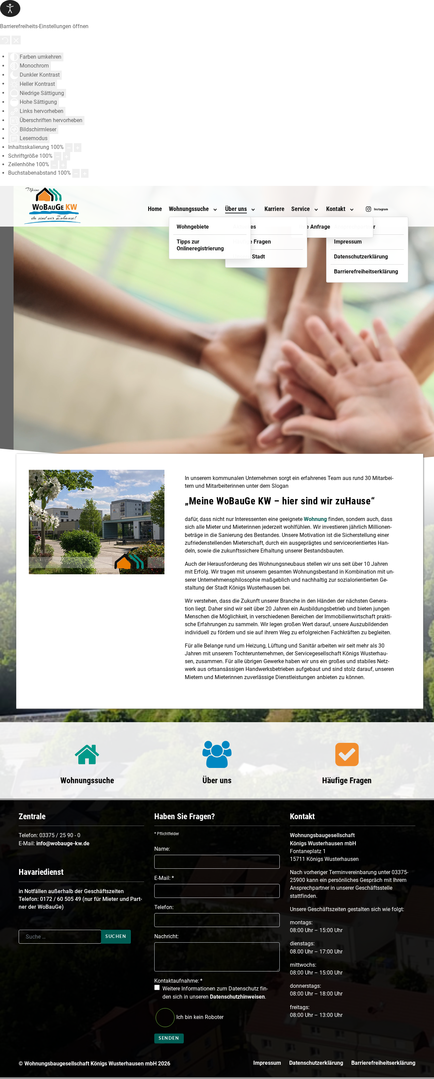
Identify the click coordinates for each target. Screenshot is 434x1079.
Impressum (267, 1063)
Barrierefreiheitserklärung (383, 1063)
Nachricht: (166, 936)
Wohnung (315, 519)
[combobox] (60, 937)
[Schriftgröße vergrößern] (66, 156)
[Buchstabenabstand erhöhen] (84, 173)
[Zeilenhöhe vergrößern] (63, 164)
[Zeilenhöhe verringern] (54, 164)
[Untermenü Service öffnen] (316, 209)
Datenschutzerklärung (316, 1063)
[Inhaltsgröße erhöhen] (77, 147)
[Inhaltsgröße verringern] (69, 147)
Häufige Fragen (347, 780)
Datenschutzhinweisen (237, 997)
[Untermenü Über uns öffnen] (253, 209)
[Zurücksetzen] (5, 40)
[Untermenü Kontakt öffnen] (351, 209)
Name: (162, 849)
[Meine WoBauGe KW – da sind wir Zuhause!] (64, 206)
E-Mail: (164, 878)
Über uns (217, 780)
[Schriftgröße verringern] (57, 156)
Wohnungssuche (87, 780)
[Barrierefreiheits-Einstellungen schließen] (16, 40)
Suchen (115, 936)
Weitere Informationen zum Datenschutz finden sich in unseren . (215, 992)
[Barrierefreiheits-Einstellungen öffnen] (10, 8)
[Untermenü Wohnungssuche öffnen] (215, 209)
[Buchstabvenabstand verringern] (76, 173)
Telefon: (164, 907)
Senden (169, 1038)
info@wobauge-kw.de (63, 843)
